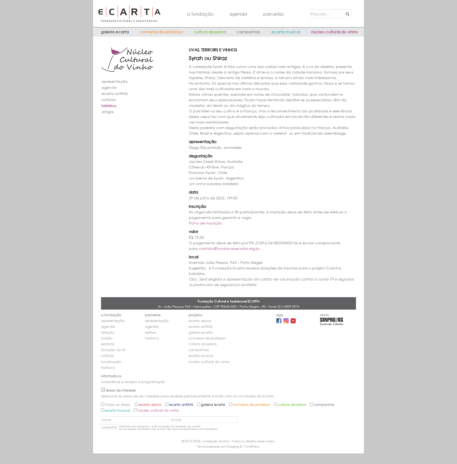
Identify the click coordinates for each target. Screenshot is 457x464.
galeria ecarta (115, 31)
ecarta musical (285, 31)
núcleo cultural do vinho (334, 31)
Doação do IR (113, 350)
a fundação (200, 14)
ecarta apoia (200, 321)
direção (107, 332)
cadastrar (109, 427)
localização (111, 362)
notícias (109, 99)
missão (106, 338)
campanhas (248, 31)
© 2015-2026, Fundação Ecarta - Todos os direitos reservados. (228, 441)
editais (150, 332)
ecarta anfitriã (115, 93)
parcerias (273, 14)
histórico (109, 105)
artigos (107, 111)
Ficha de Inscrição (205, 223)
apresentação (115, 81)
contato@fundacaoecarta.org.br (229, 248)
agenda (238, 14)
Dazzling (233, 446)
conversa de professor (161, 31)
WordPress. (251, 446)
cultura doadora (210, 31)
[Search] (346, 14)
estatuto (108, 344)
